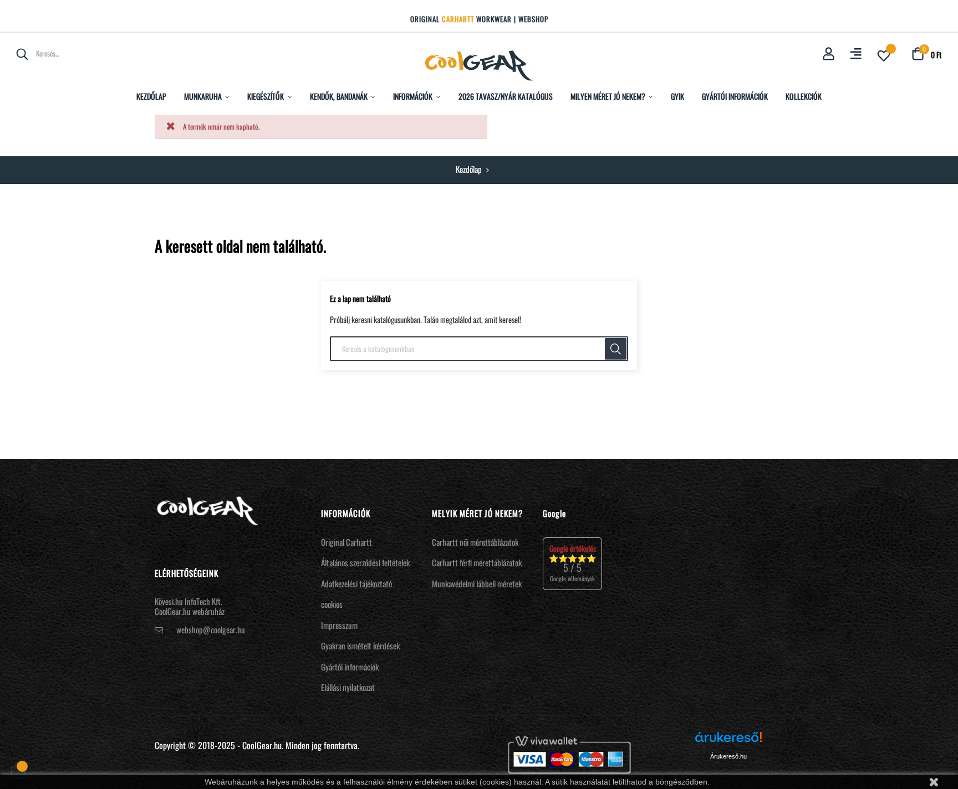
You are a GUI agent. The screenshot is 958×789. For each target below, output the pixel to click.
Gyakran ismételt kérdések (360, 645)
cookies (332, 604)
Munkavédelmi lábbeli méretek (477, 583)
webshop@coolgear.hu (210, 629)
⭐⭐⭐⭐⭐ (572, 562)
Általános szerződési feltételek (365, 562)
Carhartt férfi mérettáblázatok (477, 562)
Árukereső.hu (728, 756)
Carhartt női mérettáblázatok (475, 542)
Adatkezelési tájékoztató (356, 583)
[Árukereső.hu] (728, 741)
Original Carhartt (346, 542)
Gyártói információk (350, 666)
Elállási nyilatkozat (348, 687)
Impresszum (339, 625)
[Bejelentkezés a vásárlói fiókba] (828, 54)
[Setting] (855, 54)
